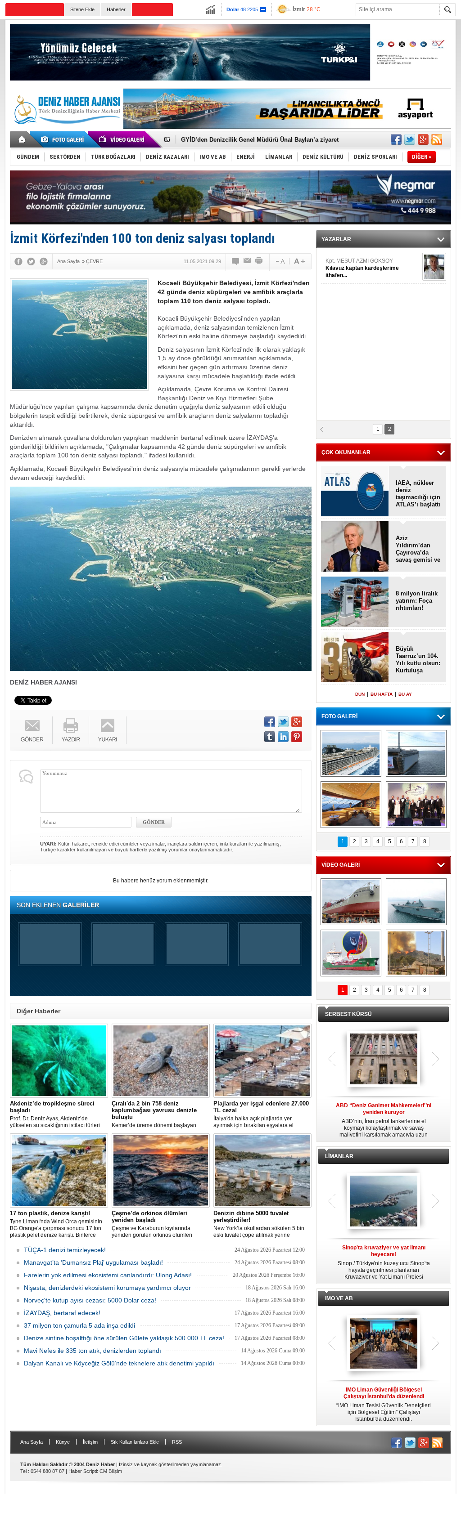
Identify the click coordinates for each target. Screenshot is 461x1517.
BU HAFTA (382, 694)
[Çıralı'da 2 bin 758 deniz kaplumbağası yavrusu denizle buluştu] (161, 1061)
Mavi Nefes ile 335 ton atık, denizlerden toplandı (92, 1350)
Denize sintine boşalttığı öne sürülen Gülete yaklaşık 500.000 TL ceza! (124, 1338)
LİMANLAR (339, 1156)
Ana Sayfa (31, 1442)
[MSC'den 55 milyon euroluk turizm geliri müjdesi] (351, 804)
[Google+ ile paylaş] (423, 139)
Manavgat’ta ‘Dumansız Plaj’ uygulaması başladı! (93, 1262)
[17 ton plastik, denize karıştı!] (59, 1170)
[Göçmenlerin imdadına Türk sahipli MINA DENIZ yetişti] (351, 953)
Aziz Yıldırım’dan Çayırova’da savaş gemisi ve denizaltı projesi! (418, 549)
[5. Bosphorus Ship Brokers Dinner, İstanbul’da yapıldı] (416, 804)
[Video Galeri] (122, 139)
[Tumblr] (269, 736)
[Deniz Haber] (66, 129)
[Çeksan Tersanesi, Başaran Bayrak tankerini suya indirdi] (351, 901)
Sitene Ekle (82, 9)
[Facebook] (18, 261)
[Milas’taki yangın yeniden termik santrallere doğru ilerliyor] (416, 953)
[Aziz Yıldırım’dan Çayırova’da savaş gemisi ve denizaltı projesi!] (355, 547)
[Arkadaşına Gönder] (248, 261)
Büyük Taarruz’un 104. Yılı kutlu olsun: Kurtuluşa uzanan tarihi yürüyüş (418, 659)
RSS (177, 1442)
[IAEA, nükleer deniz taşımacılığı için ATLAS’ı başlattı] (355, 492)
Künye (63, 1442)
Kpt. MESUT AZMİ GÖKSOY (362, 268)
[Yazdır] (259, 261)
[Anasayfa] (22, 139)
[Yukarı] (108, 730)
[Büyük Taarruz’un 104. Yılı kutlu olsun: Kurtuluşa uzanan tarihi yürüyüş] (355, 658)
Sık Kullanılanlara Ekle (135, 1442)
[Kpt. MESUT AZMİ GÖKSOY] (434, 267)
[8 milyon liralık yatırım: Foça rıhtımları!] (355, 602)
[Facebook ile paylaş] (396, 139)
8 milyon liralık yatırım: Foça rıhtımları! (417, 600)
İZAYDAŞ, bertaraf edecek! (62, 1312)
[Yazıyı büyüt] (299, 261)
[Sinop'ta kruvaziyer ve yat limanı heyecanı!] (383, 1202)
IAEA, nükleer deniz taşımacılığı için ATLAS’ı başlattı (418, 493)
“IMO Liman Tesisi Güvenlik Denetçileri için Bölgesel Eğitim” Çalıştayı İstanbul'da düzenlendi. (383, 1404)
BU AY (405, 694)
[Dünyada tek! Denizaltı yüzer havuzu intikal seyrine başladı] (416, 753)
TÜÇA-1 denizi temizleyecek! (65, 1249)
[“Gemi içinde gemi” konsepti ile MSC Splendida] (351, 753)
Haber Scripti (82, 1471)
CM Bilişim (110, 1471)
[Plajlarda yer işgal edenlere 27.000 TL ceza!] (262, 1061)
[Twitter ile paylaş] (409, 139)
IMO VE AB (339, 1298)
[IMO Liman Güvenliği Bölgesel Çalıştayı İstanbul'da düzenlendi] (383, 1344)
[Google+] (44, 261)
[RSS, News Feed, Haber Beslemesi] (436, 139)
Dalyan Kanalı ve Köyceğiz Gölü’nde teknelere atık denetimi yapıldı (119, 1363)
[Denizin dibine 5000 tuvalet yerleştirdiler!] (262, 1170)
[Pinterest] (296, 736)
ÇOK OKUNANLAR (346, 452)
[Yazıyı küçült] (279, 261)
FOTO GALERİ (339, 716)
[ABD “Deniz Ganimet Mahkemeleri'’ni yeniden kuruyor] (383, 1060)
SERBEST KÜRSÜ (348, 1014)
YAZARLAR (336, 239)
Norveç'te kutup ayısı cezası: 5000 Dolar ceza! (90, 1300)
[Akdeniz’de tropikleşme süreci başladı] (59, 1061)
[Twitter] (31, 261)
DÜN (360, 694)
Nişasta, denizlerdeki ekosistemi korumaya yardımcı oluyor (107, 1287)
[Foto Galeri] (64, 139)
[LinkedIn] (283, 736)
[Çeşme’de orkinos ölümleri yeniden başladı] (161, 1170)
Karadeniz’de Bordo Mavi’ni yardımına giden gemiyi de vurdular (270, 141)
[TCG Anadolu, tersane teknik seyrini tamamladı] (416, 901)
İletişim (90, 1442)
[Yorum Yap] (236, 261)
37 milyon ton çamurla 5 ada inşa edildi (79, 1325)
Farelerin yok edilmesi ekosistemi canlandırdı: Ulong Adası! (108, 1275)
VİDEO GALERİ (340, 865)
